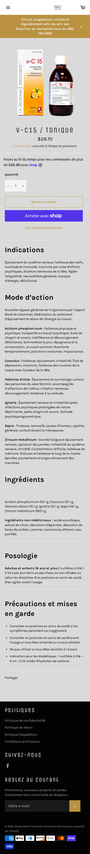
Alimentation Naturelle (28, 826)
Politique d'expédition (21, 735)
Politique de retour (18, 727)
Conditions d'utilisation (22, 742)
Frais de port (22, 146)
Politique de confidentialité (25, 720)
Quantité (11, 174)
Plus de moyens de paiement (44, 227)
